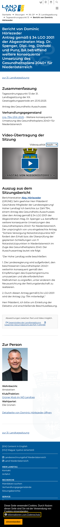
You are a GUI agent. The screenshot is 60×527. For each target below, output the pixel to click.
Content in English (17, 446)
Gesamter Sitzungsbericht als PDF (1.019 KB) (25, 325)
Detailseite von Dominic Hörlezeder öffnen (27, 412)
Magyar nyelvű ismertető (21, 450)
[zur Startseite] (13, 8)
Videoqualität (37, 144)
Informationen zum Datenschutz (24, 514)
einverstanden (13, 522)
